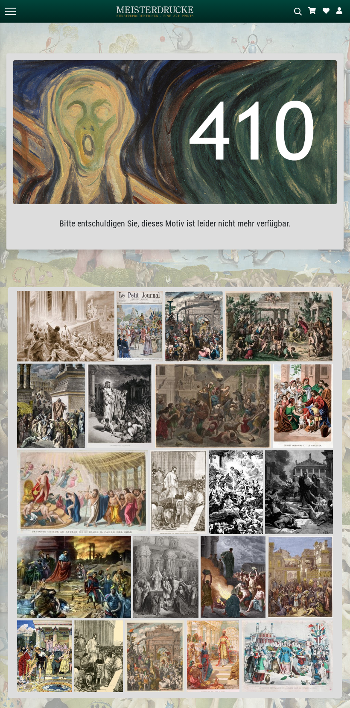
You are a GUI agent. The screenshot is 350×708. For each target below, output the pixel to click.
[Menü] (10, 11)
